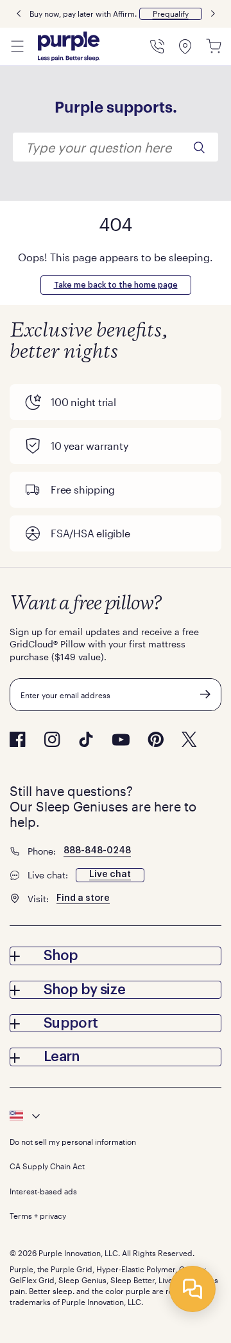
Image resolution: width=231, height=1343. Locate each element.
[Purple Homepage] (68, 46)
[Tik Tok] (86, 739)
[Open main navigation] (17, 46)
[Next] (213, 14)
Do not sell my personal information (73, 1141)
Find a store (83, 898)
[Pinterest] (156, 739)
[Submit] (205, 694)
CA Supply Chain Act (47, 1166)
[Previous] (18, 14)
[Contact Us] (157, 46)
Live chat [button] (110, 874)
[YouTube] (121, 740)
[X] (189, 739)
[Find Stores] (185, 46)
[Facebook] (18, 739)
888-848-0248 (97, 850)
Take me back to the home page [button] (116, 285)
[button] (170, 14)
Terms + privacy (38, 1215)
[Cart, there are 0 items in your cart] (213, 46)
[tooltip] (115, 1116)
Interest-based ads (43, 1191)
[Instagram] (52, 739)
